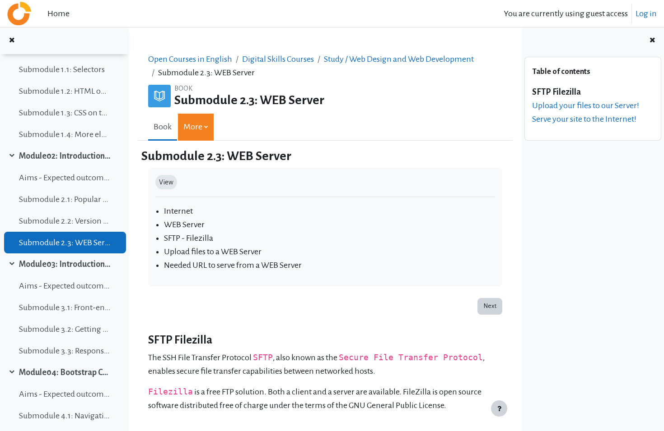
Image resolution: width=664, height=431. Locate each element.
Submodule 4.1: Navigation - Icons (65, 415)
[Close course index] (11, 40)
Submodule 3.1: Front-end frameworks (65, 307)
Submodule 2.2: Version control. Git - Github (65, 220)
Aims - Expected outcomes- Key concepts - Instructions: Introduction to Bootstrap (65, 285)
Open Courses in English (190, 59)
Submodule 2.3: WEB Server (65, 242)
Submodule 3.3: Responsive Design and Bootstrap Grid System (65, 350)
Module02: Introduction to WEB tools (65, 155)
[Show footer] (499, 408)
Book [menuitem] (163, 126)
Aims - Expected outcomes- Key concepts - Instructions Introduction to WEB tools (65, 177)
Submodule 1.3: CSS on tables (65, 112)
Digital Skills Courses (278, 59)
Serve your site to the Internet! (584, 119)
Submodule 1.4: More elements (65, 134)
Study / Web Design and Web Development (399, 59)
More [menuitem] (192, 126)
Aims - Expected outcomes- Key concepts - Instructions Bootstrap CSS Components (65, 394)
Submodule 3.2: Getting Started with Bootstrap (65, 329)
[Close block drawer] (652, 40)
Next (489, 306)
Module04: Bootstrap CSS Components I (65, 372)
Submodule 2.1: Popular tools (65, 199)
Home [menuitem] (58, 13)
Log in (646, 13)
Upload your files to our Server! (585, 105)
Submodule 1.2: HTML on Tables (65, 91)
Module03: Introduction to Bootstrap (65, 264)
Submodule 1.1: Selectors (62, 69)
